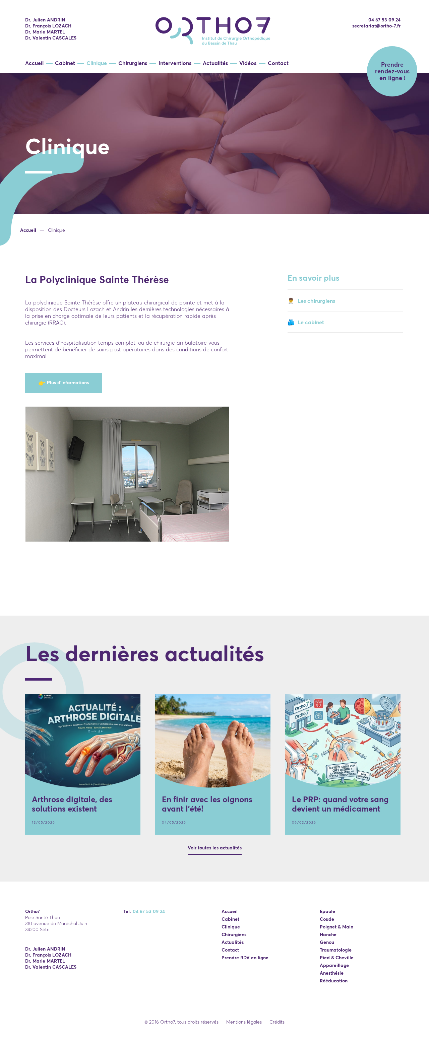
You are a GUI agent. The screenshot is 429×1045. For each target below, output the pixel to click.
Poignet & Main (336, 927)
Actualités (215, 63)
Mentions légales (244, 1022)
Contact (278, 63)
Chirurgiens (132, 63)
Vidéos (247, 63)
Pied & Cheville (337, 958)
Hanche (328, 934)
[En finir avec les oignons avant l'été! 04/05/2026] (212, 741)
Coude (327, 919)
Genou (327, 942)
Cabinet (65, 63)
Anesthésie (332, 973)
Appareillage (334, 965)
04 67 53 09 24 (384, 20)
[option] (214, 174)
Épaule (327, 911)
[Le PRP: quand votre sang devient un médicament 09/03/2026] (343, 741)
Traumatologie (336, 950)
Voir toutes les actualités (215, 848)
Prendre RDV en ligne (245, 958)
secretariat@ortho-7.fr (376, 26)
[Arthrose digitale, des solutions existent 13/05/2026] (82, 741)
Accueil (34, 63)
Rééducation (334, 981)
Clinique (96, 63)
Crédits (277, 1022)
